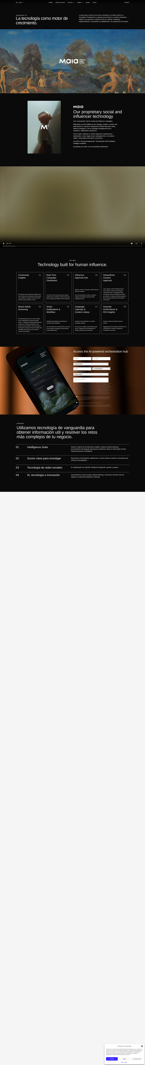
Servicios (70, 2)
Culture (94, 2)
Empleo (88, 2)
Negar (124, 1059)
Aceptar (112, 1059)
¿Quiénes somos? (60, 2)
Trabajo (51, 2)
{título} (122, 1062)
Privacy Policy (81, 397)
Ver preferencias (137, 1059)
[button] (142, 1046)
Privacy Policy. (77, 407)
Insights (79, 2)
